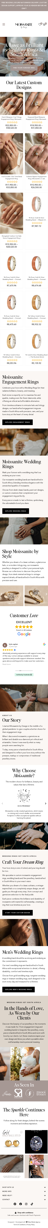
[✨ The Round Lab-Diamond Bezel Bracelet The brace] (11, 1166)
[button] (1, 594)
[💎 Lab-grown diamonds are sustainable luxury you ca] (36, 1142)
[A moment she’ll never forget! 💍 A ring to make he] (36, 1166)
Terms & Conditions (20, 1224)
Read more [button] (7, 664)
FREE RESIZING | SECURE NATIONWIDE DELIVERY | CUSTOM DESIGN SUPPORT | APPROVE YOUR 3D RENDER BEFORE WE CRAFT (24, 5)
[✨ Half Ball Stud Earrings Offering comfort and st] (11, 1142)
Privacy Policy (31, 1224)
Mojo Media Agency (34, 1222)
